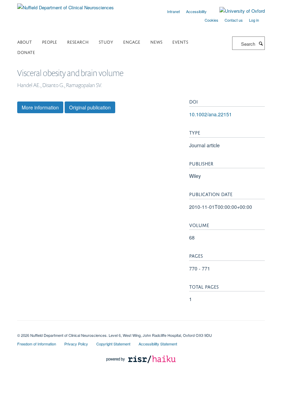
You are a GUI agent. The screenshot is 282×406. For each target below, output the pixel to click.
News (156, 41)
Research (78, 41)
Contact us (234, 20)
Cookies (211, 20)
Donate (26, 52)
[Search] (260, 43)
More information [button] (40, 107)
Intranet (173, 11)
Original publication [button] (90, 107)
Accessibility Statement (158, 343)
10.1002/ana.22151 (210, 114)
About (24, 41)
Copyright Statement (113, 343)
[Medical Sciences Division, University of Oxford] (141, 329)
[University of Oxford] (237, 11)
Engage (131, 41)
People (49, 41)
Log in (254, 20)
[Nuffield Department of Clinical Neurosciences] (65, 5)
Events (180, 41)
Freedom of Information (36, 343)
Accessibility (196, 11)
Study (106, 41)
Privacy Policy (76, 343)
